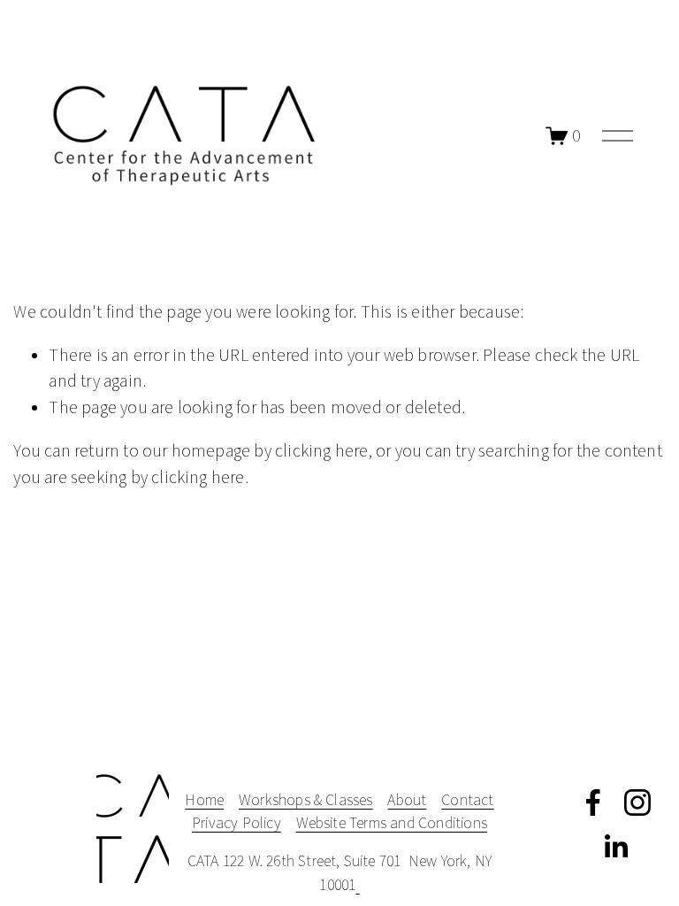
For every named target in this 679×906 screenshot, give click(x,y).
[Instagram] (637, 802)
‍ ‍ (357, 884)
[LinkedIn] (615, 847)
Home (204, 799)
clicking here (322, 450)
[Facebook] (593, 802)
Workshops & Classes (306, 799)
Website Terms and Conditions (392, 822)
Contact (467, 799)
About (406, 799)
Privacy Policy (236, 822)
